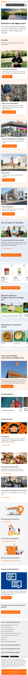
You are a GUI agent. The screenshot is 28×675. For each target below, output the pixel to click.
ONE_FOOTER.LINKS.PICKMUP (7, 629)
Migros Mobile (4, 637)
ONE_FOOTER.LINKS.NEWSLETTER (9, 641)
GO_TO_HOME (3, 1)
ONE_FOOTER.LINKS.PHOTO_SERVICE (9, 635)
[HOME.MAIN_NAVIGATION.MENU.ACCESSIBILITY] (1, 5)
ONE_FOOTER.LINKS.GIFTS (7, 631)
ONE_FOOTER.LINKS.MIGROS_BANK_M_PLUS (11, 633)
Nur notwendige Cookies (14, 673)
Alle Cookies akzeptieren (14, 670)
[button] (14, 622)
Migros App (3, 639)
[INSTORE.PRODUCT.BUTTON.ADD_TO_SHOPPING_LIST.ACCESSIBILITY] (11, 265)
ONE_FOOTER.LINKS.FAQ (6, 627)
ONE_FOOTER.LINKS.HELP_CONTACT (9, 625)
